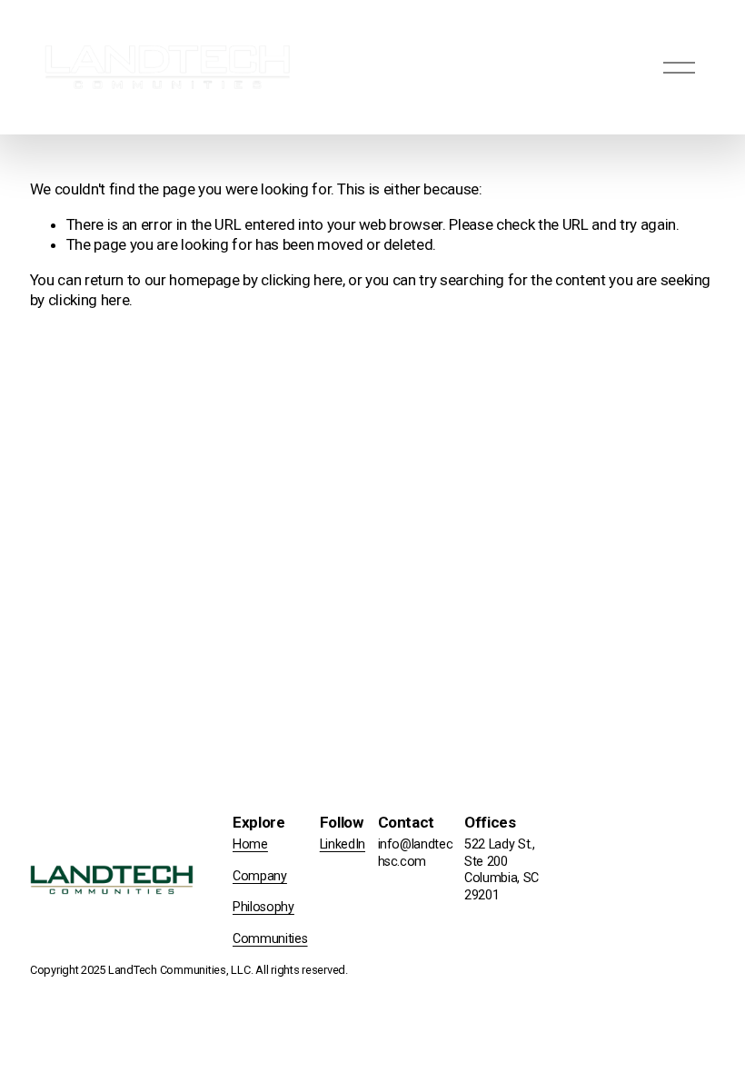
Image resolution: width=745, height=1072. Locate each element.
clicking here (302, 280)
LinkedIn (342, 844)
